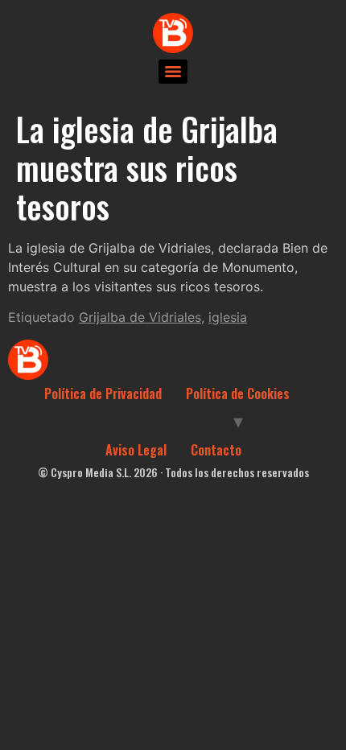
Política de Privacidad (103, 393)
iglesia (227, 317)
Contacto (216, 449)
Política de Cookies (238, 393)
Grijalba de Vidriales (140, 317)
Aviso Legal (136, 449)
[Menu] (173, 72)
